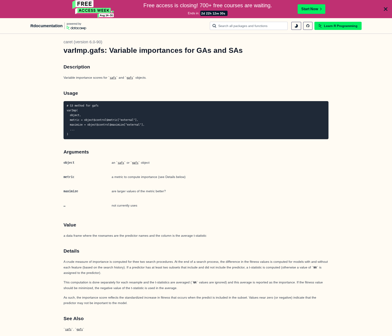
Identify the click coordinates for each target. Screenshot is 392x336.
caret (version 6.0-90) (83, 42)
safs (113, 77)
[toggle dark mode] (296, 26)
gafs (130, 77)
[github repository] (308, 26)
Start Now (309, 9)
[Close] (385, 9)
